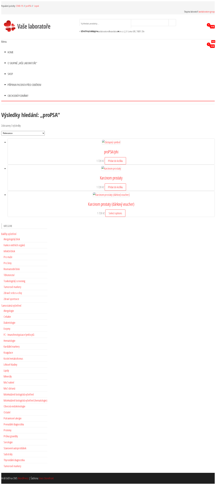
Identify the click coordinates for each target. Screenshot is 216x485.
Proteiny (7, 430)
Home (10, 52)
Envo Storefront (46, 478)
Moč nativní (9, 382)
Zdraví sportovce (11, 299)
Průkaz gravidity (11, 436)
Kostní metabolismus (13, 358)
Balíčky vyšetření (8, 234)
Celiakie (7, 316)
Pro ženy (8, 263)
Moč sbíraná (9, 388)
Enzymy (7, 329)
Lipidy (6, 370)
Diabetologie (9, 322)
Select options (115, 213)
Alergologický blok (12, 239)
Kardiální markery (12, 346)
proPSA (28, 5)
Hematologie (9, 341)
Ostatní (7, 412)
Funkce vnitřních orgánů (14, 245)
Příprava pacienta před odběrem (24, 83)
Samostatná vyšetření (11, 305)
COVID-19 (20, 5)
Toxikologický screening (14, 281)
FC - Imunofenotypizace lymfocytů (19, 335)
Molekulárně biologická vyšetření (19, 394)
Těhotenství (9, 275)
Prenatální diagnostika (14, 424)
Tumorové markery (12, 287)
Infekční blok (9, 251)
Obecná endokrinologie (14, 406)
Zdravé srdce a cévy (13, 293)
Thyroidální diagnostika (14, 460)
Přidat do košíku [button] (115, 161)
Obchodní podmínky (18, 96)
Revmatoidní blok (12, 269)
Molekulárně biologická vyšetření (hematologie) (25, 400)
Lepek (36, 5)
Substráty (8, 454)
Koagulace (8, 352)
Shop (10, 74)
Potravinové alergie (13, 418)
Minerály (8, 376)
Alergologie (9, 311)
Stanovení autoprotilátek (15, 448)
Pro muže (8, 257)
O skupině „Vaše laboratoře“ (22, 63)
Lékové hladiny (10, 364)
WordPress (23, 478)
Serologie (8, 442)
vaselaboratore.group (207, 11)
